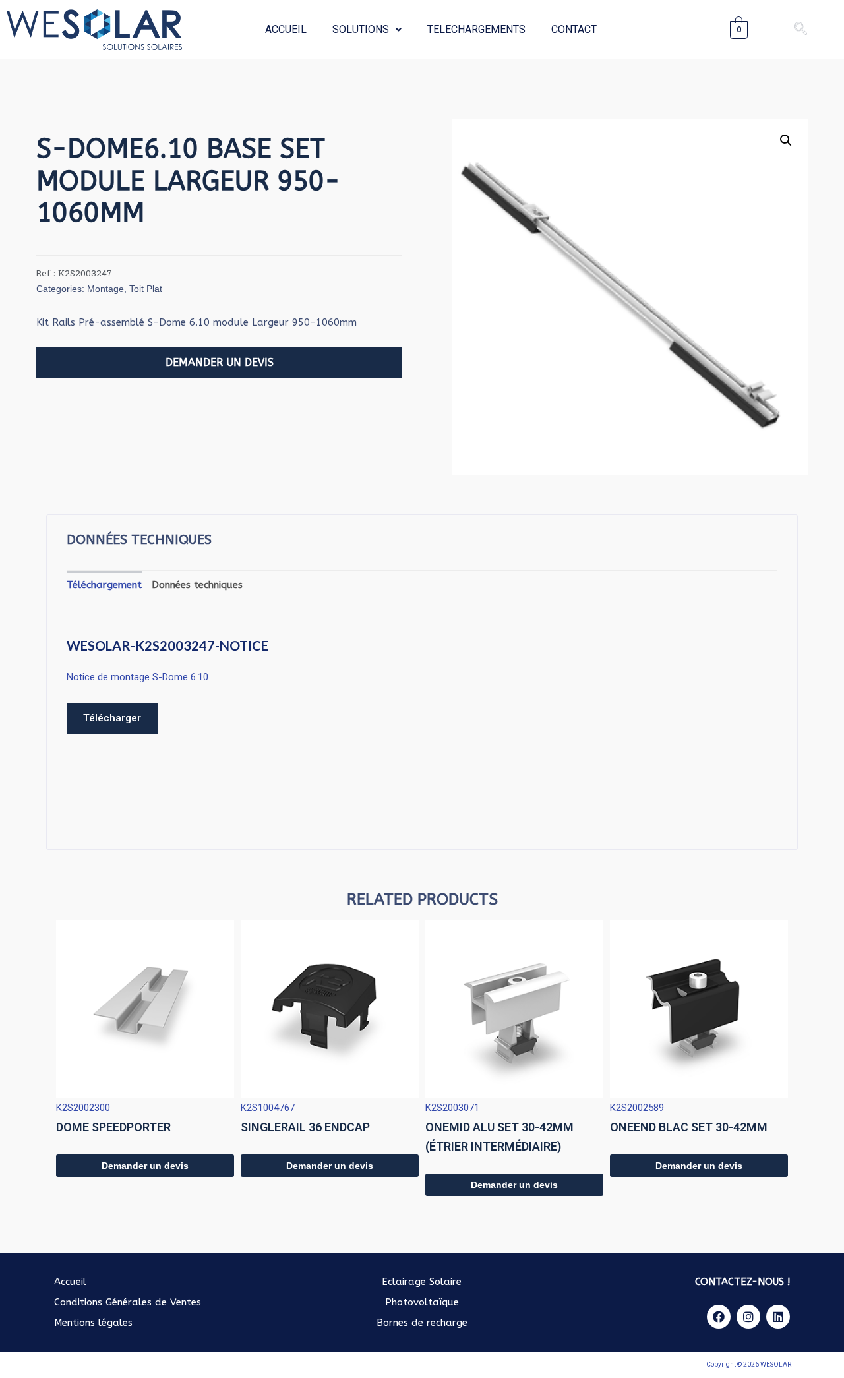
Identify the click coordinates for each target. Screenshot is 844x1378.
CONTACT (574, 29)
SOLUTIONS (360, 29)
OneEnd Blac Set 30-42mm (689, 1127)
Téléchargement (104, 585)
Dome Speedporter (113, 1127)
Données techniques (197, 585)
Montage (105, 289)
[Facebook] (719, 1317)
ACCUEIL (286, 29)
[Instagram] (748, 1317)
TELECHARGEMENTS (476, 29)
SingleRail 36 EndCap (305, 1127)
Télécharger (112, 718)
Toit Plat (145, 289)
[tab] (104, 585)
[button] (219, 362)
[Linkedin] (778, 1317)
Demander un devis (145, 1165)
